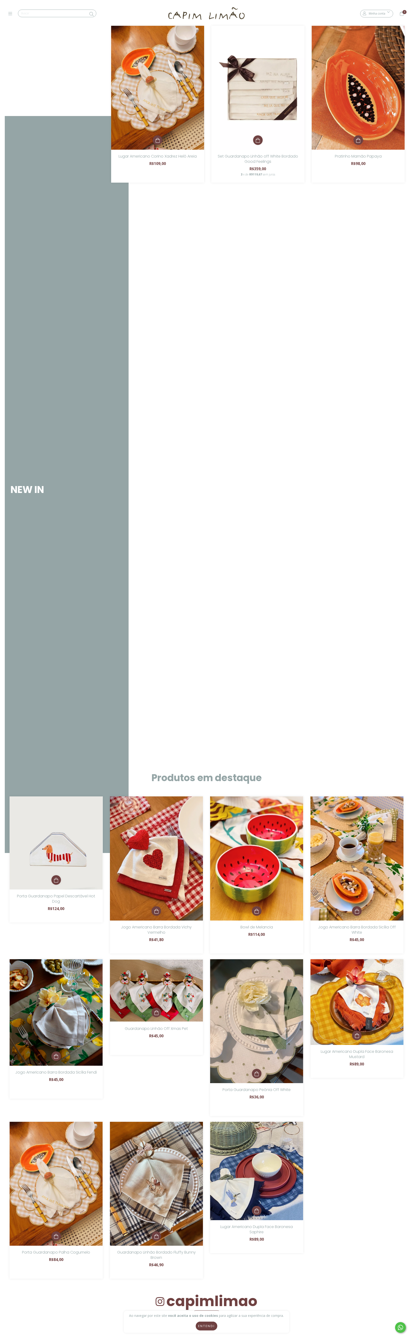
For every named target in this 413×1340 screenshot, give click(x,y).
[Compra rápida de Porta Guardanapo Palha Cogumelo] (56, 1236)
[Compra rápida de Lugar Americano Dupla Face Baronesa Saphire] (256, 1210)
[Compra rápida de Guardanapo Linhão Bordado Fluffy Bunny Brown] (156, 1236)
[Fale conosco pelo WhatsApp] (400, 1327)
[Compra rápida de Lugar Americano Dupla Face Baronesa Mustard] (357, 1035)
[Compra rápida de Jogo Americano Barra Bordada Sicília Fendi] (56, 1056)
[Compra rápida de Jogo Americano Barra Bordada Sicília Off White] (357, 911)
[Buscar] (91, 14)
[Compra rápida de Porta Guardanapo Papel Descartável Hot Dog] (56, 880)
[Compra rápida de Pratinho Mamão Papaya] (358, 140)
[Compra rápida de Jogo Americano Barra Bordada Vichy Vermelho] (156, 911)
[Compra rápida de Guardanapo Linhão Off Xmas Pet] (156, 1012)
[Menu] (11, 13)
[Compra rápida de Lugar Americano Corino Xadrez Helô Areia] (157, 140)
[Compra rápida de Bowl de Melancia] (256, 911)
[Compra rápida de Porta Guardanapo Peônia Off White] (256, 1073)
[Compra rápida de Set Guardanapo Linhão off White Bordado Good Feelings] (258, 140)
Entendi (206, 1326)
